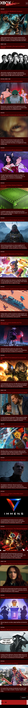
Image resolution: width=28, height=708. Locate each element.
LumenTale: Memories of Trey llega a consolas (12, 254)
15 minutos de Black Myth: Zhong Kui (12, 220)
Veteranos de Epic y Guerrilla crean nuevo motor (12, 494)
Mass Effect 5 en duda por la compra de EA (13, 358)
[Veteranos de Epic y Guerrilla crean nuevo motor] (14, 506)
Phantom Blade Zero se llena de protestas (14, 630)
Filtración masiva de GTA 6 (9, 663)
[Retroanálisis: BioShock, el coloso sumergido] (14, 24)
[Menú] (27, 3)
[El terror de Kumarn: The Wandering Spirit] (14, 540)
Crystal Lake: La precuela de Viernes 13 (13, 115)
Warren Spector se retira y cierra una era (13, 597)
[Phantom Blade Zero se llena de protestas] (14, 641)
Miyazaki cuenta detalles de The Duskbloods (11, 323)
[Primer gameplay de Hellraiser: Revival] (14, 471)
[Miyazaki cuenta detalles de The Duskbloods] (14, 335)
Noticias (2, 112)
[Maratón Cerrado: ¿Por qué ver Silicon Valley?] (14, 59)
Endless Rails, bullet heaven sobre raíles (14, 289)
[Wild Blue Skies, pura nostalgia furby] (14, 438)
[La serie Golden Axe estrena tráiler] (14, 93)
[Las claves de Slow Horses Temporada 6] (14, 575)
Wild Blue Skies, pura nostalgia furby (12, 426)
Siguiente (24, 697)
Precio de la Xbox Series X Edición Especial (11, 186)
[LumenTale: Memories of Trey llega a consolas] (14, 267)
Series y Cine (3, 44)
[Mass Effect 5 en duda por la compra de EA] (14, 370)
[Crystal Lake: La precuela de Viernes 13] (14, 126)
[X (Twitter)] (1, 702)
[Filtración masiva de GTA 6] (14, 675)
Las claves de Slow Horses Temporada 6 (13, 564)
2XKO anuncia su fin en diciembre (11, 150)
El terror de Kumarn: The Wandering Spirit (14, 528)
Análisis (2, 9)
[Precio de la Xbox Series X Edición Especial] (14, 198)
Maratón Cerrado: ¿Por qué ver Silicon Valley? (13, 47)
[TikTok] (3, 702)
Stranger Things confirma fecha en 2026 (14, 392)
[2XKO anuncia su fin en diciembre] (14, 161)
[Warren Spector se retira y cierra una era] (14, 609)
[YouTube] (5, 702)
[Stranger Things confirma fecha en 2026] (14, 404)
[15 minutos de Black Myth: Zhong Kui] (14, 232)
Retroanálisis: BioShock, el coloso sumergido (11, 12)
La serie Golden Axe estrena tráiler (12, 81)
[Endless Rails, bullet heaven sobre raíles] (14, 300)
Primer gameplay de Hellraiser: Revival (13, 460)
